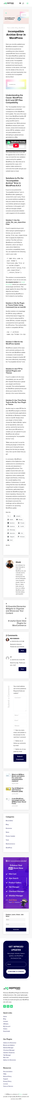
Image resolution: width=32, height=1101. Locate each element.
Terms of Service (8, 1086)
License (5, 1084)
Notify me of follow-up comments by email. (19, 743)
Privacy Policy (7, 1081)
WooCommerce (10, 844)
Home (5, 1016)
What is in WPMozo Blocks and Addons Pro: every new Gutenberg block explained (18, 778)
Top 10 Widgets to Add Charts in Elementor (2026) (17, 789)
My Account (6, 1026)
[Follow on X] (8, 1006)
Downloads (6, 1031)
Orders (5, 1029)
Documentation (7, 1071)
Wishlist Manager (8, 1048)
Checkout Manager (9, 1050)
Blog (16, 28)
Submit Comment (20, 757)
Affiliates (5, 1024)
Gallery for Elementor (9, 1060)
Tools (7, 840)
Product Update (10, 836)
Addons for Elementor (9, 1043)
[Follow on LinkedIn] (11, 1006)
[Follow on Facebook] (4, 1006)
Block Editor (9, 821)
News (7, 832)
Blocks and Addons (9, 1045)
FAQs (4, 1074)
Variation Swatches (9, 1053)
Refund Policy (7, 1076)
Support (5, 1079)
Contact (5, 1021)
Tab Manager (7, 1055)
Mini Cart (6, 1057)
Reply (22, 650)
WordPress (22, 28)
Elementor (9, 828)
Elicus (20, 1094)
